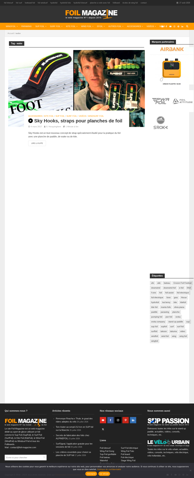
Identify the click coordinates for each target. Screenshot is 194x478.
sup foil (154, 326)
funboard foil (30, 3)
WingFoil (11, 26)
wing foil (183, 336)
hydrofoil (53, 3)
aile (158, 283)
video (182, 331)
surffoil (154, 331)
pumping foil (156, 317)
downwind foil (170, 288)
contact (144, 3)
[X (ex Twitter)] (103, 429)
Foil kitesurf (105, 448)
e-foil (181, 288)
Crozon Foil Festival (182, 283)
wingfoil (154, 341)
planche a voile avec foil (100, 3)
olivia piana (179, 307)
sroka (178, 317)
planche (176, 312)
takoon (164, 331)
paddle (154, 312)
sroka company (158, 321)
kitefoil (183, 302)
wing (174, 336)
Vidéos (150, 26)
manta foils (166, 307)
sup (188, 321)
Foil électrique (127, 457)
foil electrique (183, 292)
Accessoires (134, 26)
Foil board (125, 454)
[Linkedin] (133, 420)
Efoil (100, 26)
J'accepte (91, 474)
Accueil (11, 33)
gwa (176, 297)
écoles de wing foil (130, 3)
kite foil (154, 307)
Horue (184, 297)
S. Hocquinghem (53, 126)
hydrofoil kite (65, 3)
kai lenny (166, 302)
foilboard (116, 3)
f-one (153, 292)
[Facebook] (110, 420)
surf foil (180, 326)
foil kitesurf (8, 3)
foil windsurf (43, 3)
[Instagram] (118, 420)
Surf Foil (55, 26)
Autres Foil (114, 26)
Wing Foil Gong (107, 451)
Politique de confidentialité (109, 469)
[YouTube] (103, 420)
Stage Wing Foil (128, 460)
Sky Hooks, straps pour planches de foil (78, 120)
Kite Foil (71, 26)
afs (152, 283)
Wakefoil (104, 460)
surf (172, 326)
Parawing (26, 26)
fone (169, 297)
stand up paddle (175, 321)
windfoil (154, 336)
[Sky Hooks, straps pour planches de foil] (76, 88)
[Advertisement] (171, 157)
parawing (165, 312)
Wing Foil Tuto (127, 451)
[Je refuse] (190, 470)
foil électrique (157, 297)
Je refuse (104, 474)
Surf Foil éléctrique (129, 448)
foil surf (19, 3)
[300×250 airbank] (172, 65)
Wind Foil (86, 26)
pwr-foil (169, 317)
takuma (173, 331)
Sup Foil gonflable (108, 454)
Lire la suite (37, 143)
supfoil (164, 326)
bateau (167, 283)
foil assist (169, 292)
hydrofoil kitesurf (80, 3)
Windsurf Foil (96, 116)
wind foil (165, 336)
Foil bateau (105, 457)
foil (160, 292)
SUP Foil (39, 26)
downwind (155, 288)
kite (175, 302)
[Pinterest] (125, 420)
